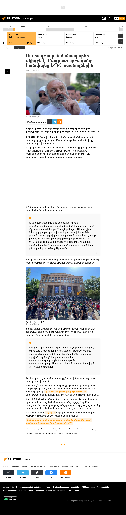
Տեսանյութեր (67, 466)
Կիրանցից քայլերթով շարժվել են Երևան (66, 391)
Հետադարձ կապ (76, 490)
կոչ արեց (50, 412)
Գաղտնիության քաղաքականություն (18, 490)
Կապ (48, 487)
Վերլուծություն (38, 466)
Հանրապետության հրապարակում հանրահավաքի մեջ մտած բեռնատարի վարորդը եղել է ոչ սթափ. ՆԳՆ (59, 421)
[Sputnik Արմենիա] (12, 20)
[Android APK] (10, 499)
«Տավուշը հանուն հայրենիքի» (45, 433)
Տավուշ (29, 433)
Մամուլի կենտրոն (90, 466)
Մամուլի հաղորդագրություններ (66, 487)
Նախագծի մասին (10, 487)
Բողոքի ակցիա (71, 433)
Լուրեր (5, 466)
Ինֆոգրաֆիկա (53, 466)
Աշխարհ (25, 466)
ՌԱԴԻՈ (78, 466)
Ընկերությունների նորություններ (95, 487)
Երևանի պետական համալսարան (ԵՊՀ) (41, 429)
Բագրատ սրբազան (88, 429)
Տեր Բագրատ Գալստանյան (68, 429)
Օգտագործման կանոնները (31, 487)
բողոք (61, 433)
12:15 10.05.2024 (32, 70)
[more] (96, 252)
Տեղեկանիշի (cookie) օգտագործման (51, 490)
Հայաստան (15, 466)
